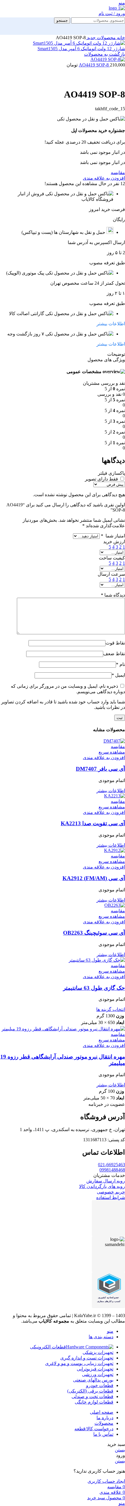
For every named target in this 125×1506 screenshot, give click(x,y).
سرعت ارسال (111, 574)
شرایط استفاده (110, 1197)
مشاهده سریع (112, 752)
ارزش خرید (114, 541)
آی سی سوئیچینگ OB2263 (94, 933)
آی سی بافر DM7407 (100, 769)
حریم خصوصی (111, 1191)
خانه (120, 37)
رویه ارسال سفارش (105, 1180)
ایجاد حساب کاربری (106, 1481)
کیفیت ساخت (112, 557)
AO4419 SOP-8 (94, 64)
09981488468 (112, 1169)
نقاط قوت (115, 642)
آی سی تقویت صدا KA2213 (93, 823)
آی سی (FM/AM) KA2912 (94, 878)
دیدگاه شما (113, 595)
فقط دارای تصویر (101, 478)
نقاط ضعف (114, 653)
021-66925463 (111, 1164)
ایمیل (118, 675)
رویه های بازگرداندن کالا (102, 1186)
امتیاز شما (113, 535)
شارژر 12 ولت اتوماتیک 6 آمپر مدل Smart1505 (81, 48)
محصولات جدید (101, 37)
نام (120, 664)
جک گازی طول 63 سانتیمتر (94, 988)
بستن (120, 1449)
